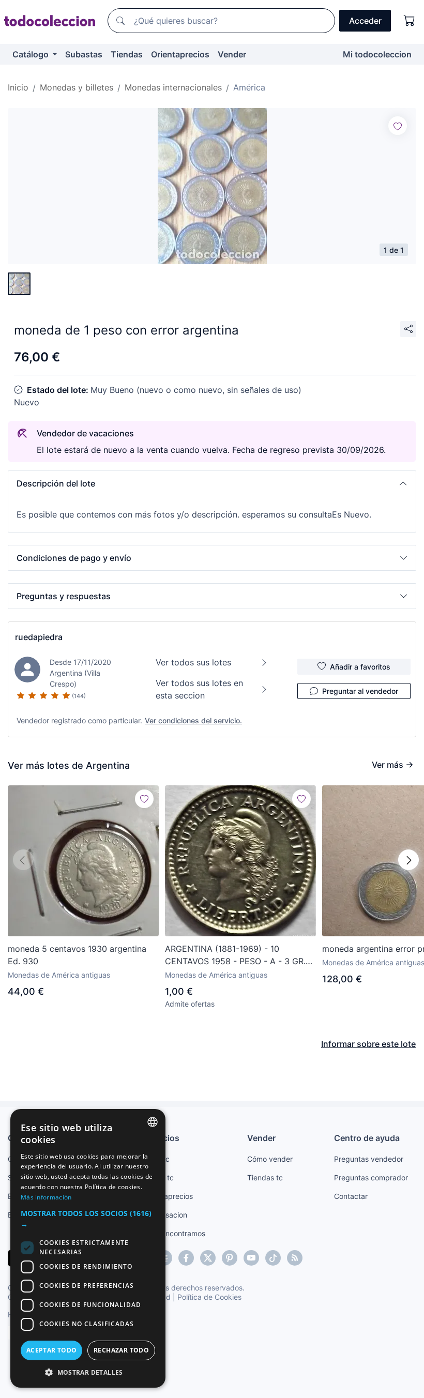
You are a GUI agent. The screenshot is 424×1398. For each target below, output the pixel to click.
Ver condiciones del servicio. (193, 720)
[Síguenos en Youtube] (251, 1258)
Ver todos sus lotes (193, 662)
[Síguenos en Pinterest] (229, 1258)
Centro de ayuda (367, 1138)
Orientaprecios (180, 54)
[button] (212, 483)
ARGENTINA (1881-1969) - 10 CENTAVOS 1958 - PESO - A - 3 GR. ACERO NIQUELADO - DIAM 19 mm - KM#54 (237, 955)
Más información (46, 1197)
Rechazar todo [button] (121, 1350)
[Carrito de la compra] (409, 20)
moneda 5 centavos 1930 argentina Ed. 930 (77, 955)
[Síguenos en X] (208, 1258)
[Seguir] (397, 125)
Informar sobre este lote (368, 1044)
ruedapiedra (39, 637)
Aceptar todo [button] (51, 1350)
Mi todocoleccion (377, 54)
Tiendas (127, 54)
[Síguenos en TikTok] (273, 1258)
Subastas (83, 54)
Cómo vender (270, 1158)
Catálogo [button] (31, 54)
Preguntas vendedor (368, 1158)
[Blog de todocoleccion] (294, 1258)
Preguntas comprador (371, 1177)
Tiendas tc (265, 1177)
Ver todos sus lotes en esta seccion (199, 689)
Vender (232, 54)
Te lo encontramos (174, 1233)
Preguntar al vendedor (360, 691)
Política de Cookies (209, 1297)
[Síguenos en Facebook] (186, 1258)
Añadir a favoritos (360, 666)
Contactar (351, 1196)
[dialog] (87, 1248)
